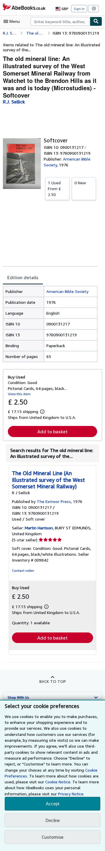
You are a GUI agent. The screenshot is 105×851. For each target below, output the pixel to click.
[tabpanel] (50, 324)
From (54, 188)
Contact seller (23, 570)
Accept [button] (52, 803)
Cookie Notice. (58, 781)
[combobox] (60, 21)
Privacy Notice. (71, 793)
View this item (19, 394)
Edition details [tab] (22, 277)
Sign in (79, 8)
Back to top (52, 681)
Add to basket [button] (52, 431)
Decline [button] (53, 820)
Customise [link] (52, 837)
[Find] (96, 21)
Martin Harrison (39, 527)
